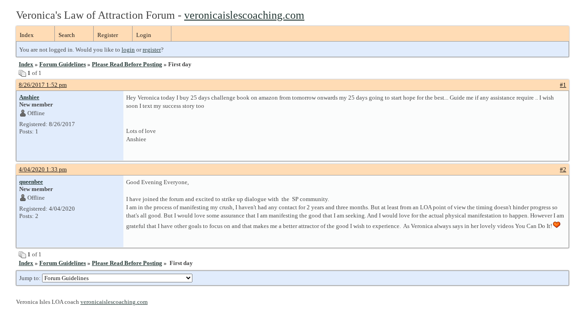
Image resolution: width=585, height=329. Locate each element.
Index (27, 35)
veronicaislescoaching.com (244, 15)
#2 (563, 169)
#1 (563, 84)
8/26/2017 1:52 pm (43, 84)
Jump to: (30, 278)
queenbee (31, 181)
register (152, 49)
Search (66, 35)
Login (143, 35)
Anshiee (29, 97)
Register (107, 35)
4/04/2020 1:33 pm (43, 169)
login (128, 49)
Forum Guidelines (62, 64)
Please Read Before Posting (127, 64)
